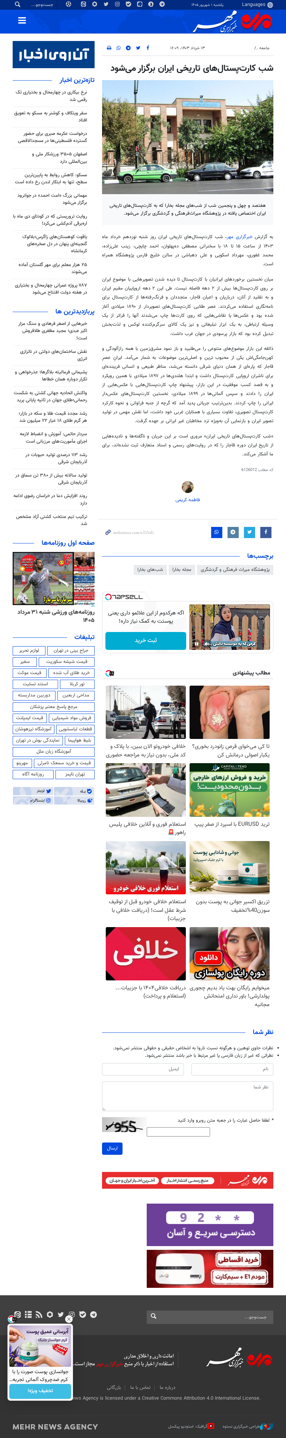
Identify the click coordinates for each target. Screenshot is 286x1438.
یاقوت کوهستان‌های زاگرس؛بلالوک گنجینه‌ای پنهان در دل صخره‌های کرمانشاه (54, 244)
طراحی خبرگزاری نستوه (241, 1426)
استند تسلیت (35, 684)
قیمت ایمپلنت (29, 718)
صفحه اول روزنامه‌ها (68, 543)
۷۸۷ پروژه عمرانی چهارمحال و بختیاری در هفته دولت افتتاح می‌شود (51, 289)
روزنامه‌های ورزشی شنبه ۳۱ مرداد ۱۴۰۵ (56, 616)
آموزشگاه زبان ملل (53, 751)
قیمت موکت (29, 673)
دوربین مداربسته (34, 695)
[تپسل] (108, 597)
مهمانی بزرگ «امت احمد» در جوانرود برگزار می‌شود (52, 199)
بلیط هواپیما (79, 740)
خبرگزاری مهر (239, 237)
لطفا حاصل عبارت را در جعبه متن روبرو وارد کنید (225, 1120)
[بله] (82, 1315)
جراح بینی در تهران (71, 650)
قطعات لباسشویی (75, 729)
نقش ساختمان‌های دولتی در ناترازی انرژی (53, 355)
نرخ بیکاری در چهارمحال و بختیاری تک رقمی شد (51, 96)
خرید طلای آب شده (71, 673)
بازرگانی (114, 1387)
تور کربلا (77, 684)
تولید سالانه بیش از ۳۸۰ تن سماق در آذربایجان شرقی (51, 479)
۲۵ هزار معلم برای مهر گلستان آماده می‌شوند (53, 268)
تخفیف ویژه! (40, 1391)
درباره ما (167, 1387)
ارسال (112, 1148)
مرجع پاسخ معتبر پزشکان (53, 707)
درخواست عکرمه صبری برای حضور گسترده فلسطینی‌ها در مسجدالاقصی (52, 137)
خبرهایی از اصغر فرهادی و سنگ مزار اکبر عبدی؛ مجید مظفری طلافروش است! (52, 331)
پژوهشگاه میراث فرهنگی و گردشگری (235, 569)
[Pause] (196, 643)
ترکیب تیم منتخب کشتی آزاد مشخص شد (51, 520)
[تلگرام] (93, 1315)
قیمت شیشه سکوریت (67, 662)
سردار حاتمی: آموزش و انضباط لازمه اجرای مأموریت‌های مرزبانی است (53, 437)
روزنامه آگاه (33, 774)
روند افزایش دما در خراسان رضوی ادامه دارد (50, 499)
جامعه (264, 48)
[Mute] (207, 643)
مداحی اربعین (76, 695)
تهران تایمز (75, 774)
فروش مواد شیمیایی (71, 718)
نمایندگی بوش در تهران (38, 740)
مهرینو (22, 763)
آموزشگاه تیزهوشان (33, 729)
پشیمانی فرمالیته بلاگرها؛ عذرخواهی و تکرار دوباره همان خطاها (51, 376)
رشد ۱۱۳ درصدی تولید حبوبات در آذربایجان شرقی (56, 458)
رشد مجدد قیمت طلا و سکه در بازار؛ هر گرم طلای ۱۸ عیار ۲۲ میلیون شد (53, 417)
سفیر (25, 662)
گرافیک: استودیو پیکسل (187, 1426)
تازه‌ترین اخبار (77, 80)
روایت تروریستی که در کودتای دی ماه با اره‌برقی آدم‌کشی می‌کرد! (50, 220)
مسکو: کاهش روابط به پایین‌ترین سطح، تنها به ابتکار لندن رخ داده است (51, 178)
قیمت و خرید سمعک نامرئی (64, 763)
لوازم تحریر (29, 650)
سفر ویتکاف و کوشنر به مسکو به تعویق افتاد (50, 117)
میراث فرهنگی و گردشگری (229, 48)
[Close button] (69, 1319)
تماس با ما (140, 1387)
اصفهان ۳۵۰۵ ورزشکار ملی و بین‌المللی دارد (59, 158)
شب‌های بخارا (150, 569)
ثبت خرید (146, 640)
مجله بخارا (181, 569)
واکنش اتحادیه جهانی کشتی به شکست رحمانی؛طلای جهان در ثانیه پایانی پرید (50, 396)
